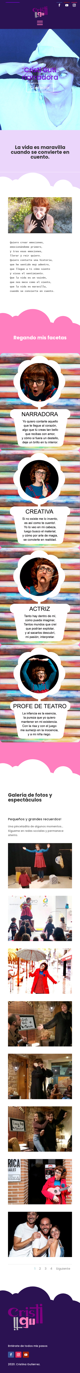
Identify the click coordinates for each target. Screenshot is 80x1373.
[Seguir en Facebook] (59, 5)
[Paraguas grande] (40, 993)
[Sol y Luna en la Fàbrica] (40, 887)
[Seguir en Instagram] (74, 5)
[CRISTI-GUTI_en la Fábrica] (40, 1203)
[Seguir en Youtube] (67, 5)
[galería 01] (40, 1256)
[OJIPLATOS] (40, 1098)
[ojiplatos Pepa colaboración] (40, 1151)
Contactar (40, 87)
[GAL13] (40, 1045)
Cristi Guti (40, 69)
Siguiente (63, 1268)
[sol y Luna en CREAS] (40, 940)
